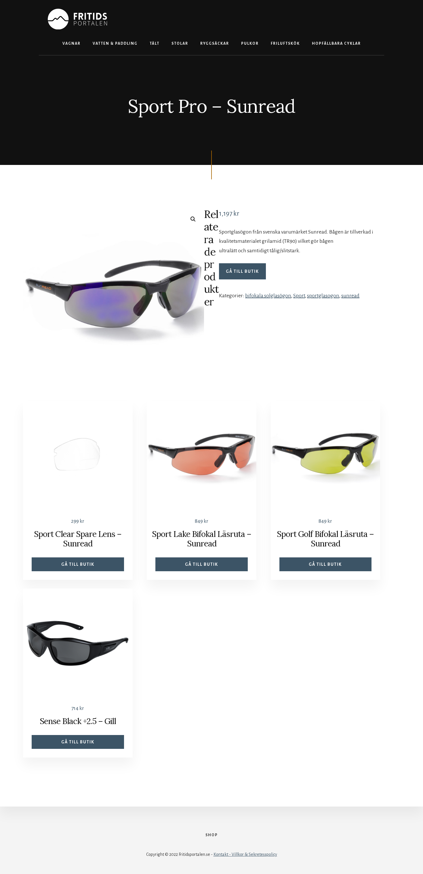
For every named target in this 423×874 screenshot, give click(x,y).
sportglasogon (323, 295)
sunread (350, 295)
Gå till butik (242, 271)
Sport (299, 295)
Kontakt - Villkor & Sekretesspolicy (245, 854)
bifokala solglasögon (268, 295)
